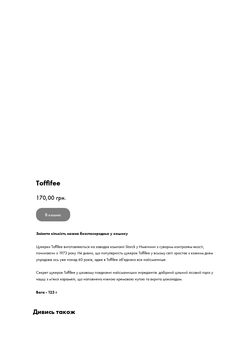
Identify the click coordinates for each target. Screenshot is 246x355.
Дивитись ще (22, 9)
